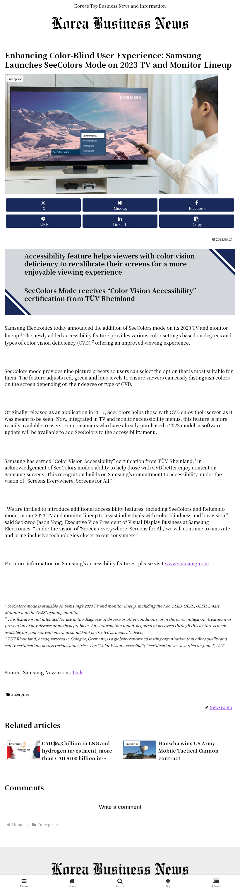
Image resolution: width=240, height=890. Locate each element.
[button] (196, 221)
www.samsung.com (187, 563)
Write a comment (120, 807)
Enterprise (20, 694)
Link (78, 672)
